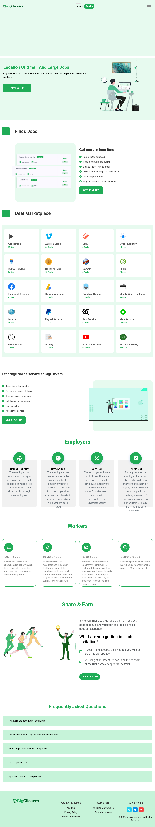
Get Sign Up (17, 88)
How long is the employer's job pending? (29, 748)
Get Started (91, 190)
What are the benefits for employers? (28, 720)
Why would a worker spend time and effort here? (33, 734)
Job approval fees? (19, 762)
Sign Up (89, 6)
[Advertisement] (77, 35)
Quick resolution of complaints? (25, 776)
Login (78, 6)
